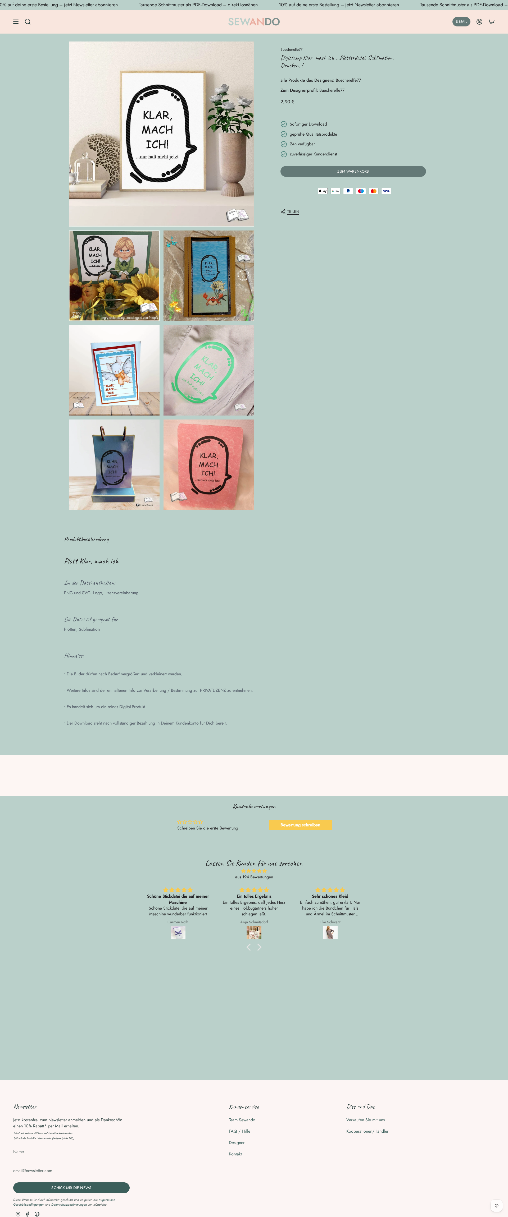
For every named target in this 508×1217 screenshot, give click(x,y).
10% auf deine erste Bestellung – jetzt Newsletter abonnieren (339, 4)
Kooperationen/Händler (367, 1131)
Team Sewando (242, 1120)
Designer (236, 1143)
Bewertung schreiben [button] (300, 825)
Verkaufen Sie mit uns (365, 1120)
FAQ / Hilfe (239, 1131)
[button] (250, 947)
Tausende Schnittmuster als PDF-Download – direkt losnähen (198, 4)
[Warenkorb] (492, 22)
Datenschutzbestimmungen (69, 1204)
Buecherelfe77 (291, 49)
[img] (254, 871)
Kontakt (235, 1154)
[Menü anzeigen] (16, 22)
